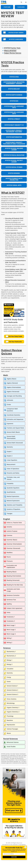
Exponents (10, 423)
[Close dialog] (25, 847)
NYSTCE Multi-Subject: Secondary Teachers (14, 131)
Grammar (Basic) (12, 540)
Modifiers (10, 552)
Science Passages (12, 729)
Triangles (9, 513)
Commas (9, 535)
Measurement (11, 464)
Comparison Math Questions (12, 410)
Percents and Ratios (13, 473)
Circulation (10, 668)
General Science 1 (12, 686)
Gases (9, 681)
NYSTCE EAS (14, 101)
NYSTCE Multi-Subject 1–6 (14, 125)
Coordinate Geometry (13, 415)
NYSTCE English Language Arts (14, 107)
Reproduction (11, 724)
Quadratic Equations (13, 488)
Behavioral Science (13, 742)
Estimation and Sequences (15, 419)
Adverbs (9, 527)
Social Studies (11, 746)
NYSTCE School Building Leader (14, 149)
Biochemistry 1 (11, 651)
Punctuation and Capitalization (12, 566)
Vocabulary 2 (11, 621)
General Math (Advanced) (15, 443)
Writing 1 (9, 638)
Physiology (10, 716)
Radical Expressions (13, 496)
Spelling (9, 604)
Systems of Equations (13, 509)
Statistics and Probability (14, 505)
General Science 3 (12, 694)
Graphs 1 (9, 451)
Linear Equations (12, 460)
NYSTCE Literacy (14, 119)
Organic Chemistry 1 (13, 707)
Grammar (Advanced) (13, 548)
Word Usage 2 (11, 629)
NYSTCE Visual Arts (14, 185)
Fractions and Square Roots (15, 428)
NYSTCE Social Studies (14, 167)
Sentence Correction (13, 595)
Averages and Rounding (14, 396)
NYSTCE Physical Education (14, 155)
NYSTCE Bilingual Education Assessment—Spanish (14, 82)
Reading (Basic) (11, 571)
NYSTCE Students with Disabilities (14, 179)
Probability (10, 483)
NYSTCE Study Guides (16, 32)
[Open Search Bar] (21, 2)
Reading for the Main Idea (15, 585)
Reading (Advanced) (13, 580)
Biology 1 (9, 660)
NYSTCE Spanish (14, 173)
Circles (9, 404)
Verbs (8, 612)
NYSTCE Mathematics (14, 137)
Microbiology (11, 703)
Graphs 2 (9, 456)
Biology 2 (9, 664)
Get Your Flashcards (15, 341)
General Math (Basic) (13, 432)
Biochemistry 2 (11, 656)
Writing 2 (9, 642)
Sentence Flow (11, 599)
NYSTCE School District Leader (14, 161)
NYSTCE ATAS (14, 77)
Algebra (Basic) (11, 379)
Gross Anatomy (11, 699)
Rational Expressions (13, 500)
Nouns (9, 557)
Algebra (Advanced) (13, 391)
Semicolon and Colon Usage (13, 590)
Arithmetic (10, 400)
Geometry (10, 447)
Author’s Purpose (12, 531)
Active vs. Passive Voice (14, 522)
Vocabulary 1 (11, 617)
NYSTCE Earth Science (14, 95)
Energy (9, 677)
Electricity (10, 673)
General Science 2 (12, 690)
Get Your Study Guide (15, 336)
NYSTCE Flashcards (16, 39)
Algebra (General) (12, 383)
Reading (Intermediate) (14, 576)
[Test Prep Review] (4, 2)
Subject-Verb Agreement (14, 608)
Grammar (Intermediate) (14, 544)
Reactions (10, 720)
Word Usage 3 (11, 634)
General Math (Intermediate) (11, 437)
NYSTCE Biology (14, 89)
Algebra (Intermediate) (14, 387)
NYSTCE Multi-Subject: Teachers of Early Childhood (14, 143)
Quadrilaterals (11, 492)
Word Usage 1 (11, 625)
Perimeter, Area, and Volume (13, 478)
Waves (9, 733)
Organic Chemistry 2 (13, 712)
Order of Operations (13, 468)
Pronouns (10, 561)
